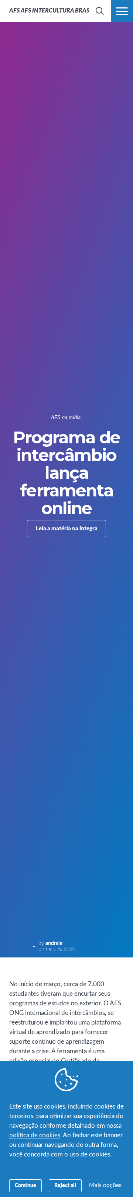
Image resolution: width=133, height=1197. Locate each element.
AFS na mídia (66, 417)
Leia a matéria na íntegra (67, 528)
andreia (53, 943)
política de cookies (34, 1135)
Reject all (65, 1185)
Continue (25, 1185)
